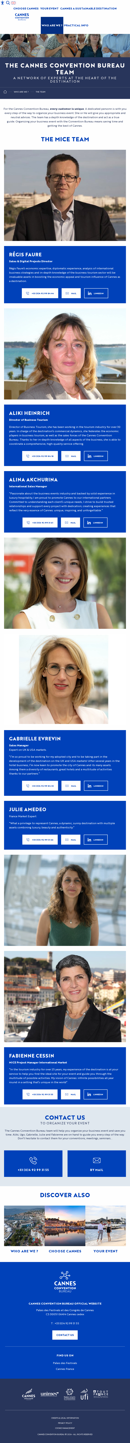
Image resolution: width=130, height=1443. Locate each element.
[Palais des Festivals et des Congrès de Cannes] (65, 1282)
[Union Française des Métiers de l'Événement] (49, 1394)
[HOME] (5, 92)
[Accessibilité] (2, 2)
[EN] (13, 3)
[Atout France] (101, 1394)
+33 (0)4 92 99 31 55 (67, 1323)
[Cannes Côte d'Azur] (28, 1394)
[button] (8, 3)
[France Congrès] (69, 1394)
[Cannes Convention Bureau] (22, 17)
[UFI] (84, 1394)
